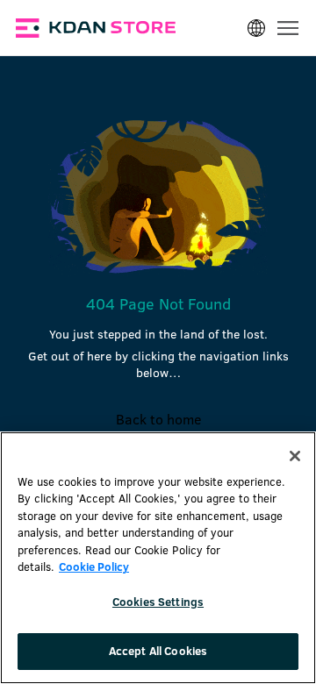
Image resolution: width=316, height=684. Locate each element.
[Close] (295, 456)
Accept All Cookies (158, 651)
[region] (158, 557)
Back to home (158, 419)
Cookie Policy (94, 566)
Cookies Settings (158, 601)
